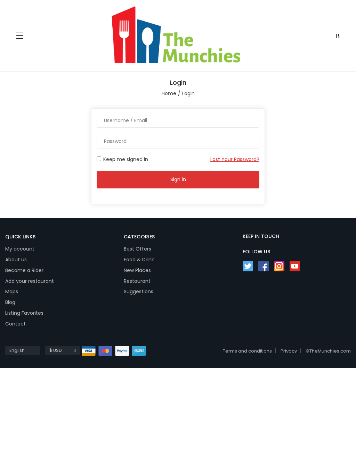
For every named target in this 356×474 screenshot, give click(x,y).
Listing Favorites (24, 313)
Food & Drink (139, 259)
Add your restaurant (29, 281)
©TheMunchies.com (328, 351)
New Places (137, 270)
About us (16, 259)
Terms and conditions (247, 351)
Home (169, 93)
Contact (15, 323)
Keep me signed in (125, 159)
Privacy (289, 351)
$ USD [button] (55, 350)
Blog (10, 302)
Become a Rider (24, 270)
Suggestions (138, 291)
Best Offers (137, 248)
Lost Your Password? (234, 159)
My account (19, 248)
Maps (11, 291)
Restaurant (137, 281)
